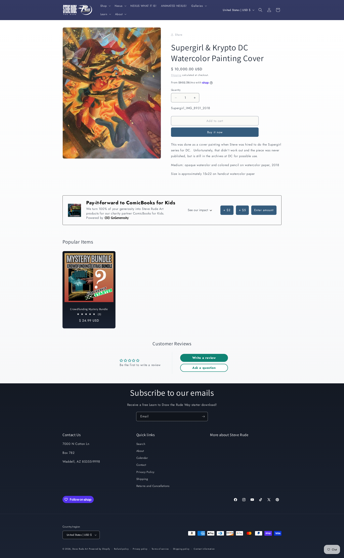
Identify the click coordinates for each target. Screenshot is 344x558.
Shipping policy (181, 548)
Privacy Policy (145, 472)
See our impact (198, 210)
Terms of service (160, 548)
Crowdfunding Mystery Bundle (89, 309)
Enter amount (264, 210)
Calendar (142, 458)
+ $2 (227, 210)
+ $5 (242, 210)
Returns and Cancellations (153, 486)
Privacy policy (140, 548)
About (140, 451)
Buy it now (215, 132)
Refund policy (121, 548)
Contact (141, 465)
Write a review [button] (204, 357)
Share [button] (178, 35)
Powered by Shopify (99, 548)
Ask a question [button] (204, 367)
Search (140, 444)
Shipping (176, 75)
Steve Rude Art (80, 548)
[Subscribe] (203, 416)
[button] (105, 6)
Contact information (204, 548)
